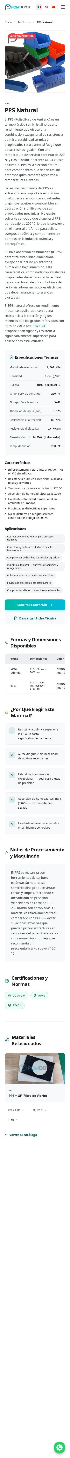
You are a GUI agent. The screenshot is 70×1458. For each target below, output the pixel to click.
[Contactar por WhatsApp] (59, 1447)
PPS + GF (39, 326)
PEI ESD (37, 1110)
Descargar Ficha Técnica (37, 618)
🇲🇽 (39, 7)
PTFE (11, 1119)
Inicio (8, 22)
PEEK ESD (14, 1110)
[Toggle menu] (63, 7)
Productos (24, 22)
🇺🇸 (46, 7)
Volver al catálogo (23, 1135)
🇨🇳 (53, 7)
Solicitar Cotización (32, 605)
